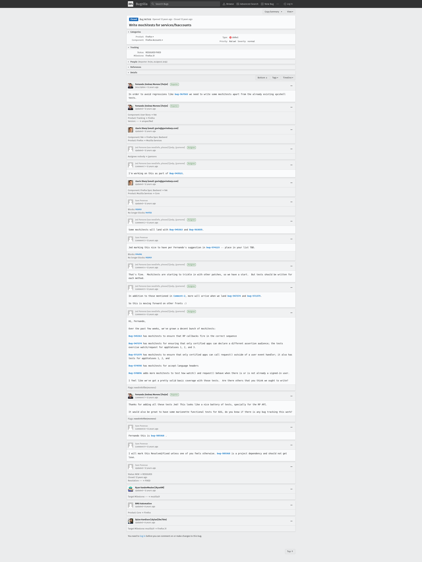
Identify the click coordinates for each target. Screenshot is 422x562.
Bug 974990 (135, 365)
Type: (225, 37)
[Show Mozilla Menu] (130, 4)
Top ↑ (290, 551)
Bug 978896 (135, 373)
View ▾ (290, 11)
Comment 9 (140, 447)
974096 (138, 254)
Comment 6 (140, 314)
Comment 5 (140, 289)
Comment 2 (140, 223)
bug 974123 (213, 247)
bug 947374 (234, 296)
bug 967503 (181, 94)
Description (140, 87)
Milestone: (139, 55)
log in (143, 536)
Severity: (242, 41)
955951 (138, 209)
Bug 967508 (145, 19)
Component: (138, 40)
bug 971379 (253, 296)
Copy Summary (272, 11)
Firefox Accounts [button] (154, 40)
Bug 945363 (176, 229)
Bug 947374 (135, 343)
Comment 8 (140, 429)
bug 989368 (157, 435)
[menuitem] (228, 4)
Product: (140, 36)
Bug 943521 (176, 173)
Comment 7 (140, 397)
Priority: (223, 41)
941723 (149, 212)
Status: (140, 52)
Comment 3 (140, 240)
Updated (139, 109)
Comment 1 (140, 166)
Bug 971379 (135, 354)
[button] (288, 4)
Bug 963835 (195, 229)
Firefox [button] (150, 36)
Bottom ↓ (263, 77)
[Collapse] (291, 85)
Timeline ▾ (288, 77)
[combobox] (185, 4)
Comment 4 (140, 267)
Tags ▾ (275, 77)
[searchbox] (185, 4)
